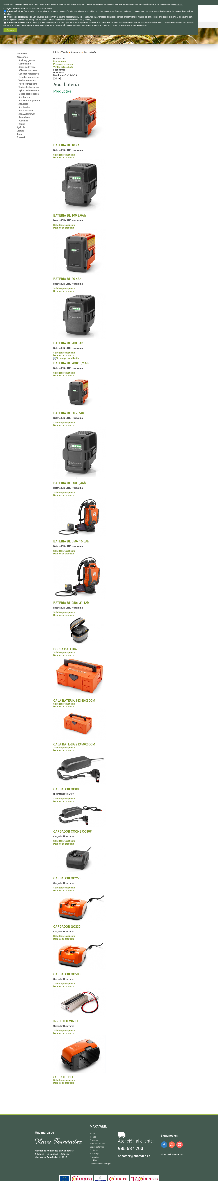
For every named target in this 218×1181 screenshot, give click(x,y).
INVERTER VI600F (66, 1021)
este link (179, 4)
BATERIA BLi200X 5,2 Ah (71, 363)
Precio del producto (63, 64)
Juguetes (23, 120)
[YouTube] (171, 1147)
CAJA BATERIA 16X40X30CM (74, 701)
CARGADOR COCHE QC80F (72, 831)
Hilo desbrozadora (28, 84)
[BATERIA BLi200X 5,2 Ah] (66, 358)
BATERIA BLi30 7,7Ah (68, 413)
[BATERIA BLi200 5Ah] (79, 338)
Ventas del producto (63, 67)
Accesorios (22, 57)
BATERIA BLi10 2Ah (67, 145)
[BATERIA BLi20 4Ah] (79, 274)
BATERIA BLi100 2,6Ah (69, 215)
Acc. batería (24, 97)
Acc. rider (23, 104)
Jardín (20, 134)
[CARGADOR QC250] (79, 873)
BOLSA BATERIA (65, 649)
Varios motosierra (28, 80)
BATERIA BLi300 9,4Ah (69, 483)
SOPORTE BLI (63, 1077)
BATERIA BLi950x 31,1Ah (71, 603)
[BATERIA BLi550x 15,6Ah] (79, 536)
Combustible (25, 63)
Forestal (21, 137)
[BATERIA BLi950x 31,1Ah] (79, 598)
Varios (22, 124)
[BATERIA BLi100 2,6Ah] (79, 210)
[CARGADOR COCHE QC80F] (79, 826)
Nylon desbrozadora (29, 90)
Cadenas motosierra (29, 73)
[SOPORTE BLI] (79, 1072)
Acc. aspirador (26, 110)
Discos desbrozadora (29, 94)
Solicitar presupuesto (64, 155)
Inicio (56, 52)
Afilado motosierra (28, 70)
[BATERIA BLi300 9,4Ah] (79, 478)
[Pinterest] (179, 1147)
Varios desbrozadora (29, 87)
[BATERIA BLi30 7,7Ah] (79, 408)
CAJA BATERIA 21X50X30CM (74, 744)
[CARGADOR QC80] (79, 784)
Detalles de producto (63, 157)
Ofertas (20, 130)
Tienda (64, 52)
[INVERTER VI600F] (79, 1016)
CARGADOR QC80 (66, 789)
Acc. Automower (27, 114)
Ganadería (22, 53)
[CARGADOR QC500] (79, 969)
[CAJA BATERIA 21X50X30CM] (79, 739)
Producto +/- (59, 61)
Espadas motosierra (29, 77)
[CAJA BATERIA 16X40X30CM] (79, 695)
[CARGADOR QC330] (79, 921)
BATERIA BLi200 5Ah (68, 343)
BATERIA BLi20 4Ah (67, 279)
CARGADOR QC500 (66, 974)
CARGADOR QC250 (66, 878)
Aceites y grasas (27, 60)
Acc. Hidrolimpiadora (29, 100)
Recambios (24, 117)
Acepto (10, 30)
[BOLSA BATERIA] (79, 644)
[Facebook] (164, 1147)
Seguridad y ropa (27, 67)
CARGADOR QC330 (66, 927)
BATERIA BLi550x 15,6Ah (71, 541)
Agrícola (21, 127)
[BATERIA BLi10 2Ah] (79, 140)
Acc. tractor (24, 107)
